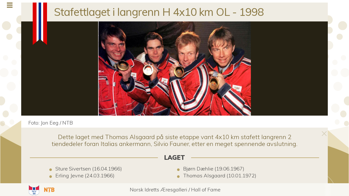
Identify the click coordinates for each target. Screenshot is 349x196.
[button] (33, 189)
